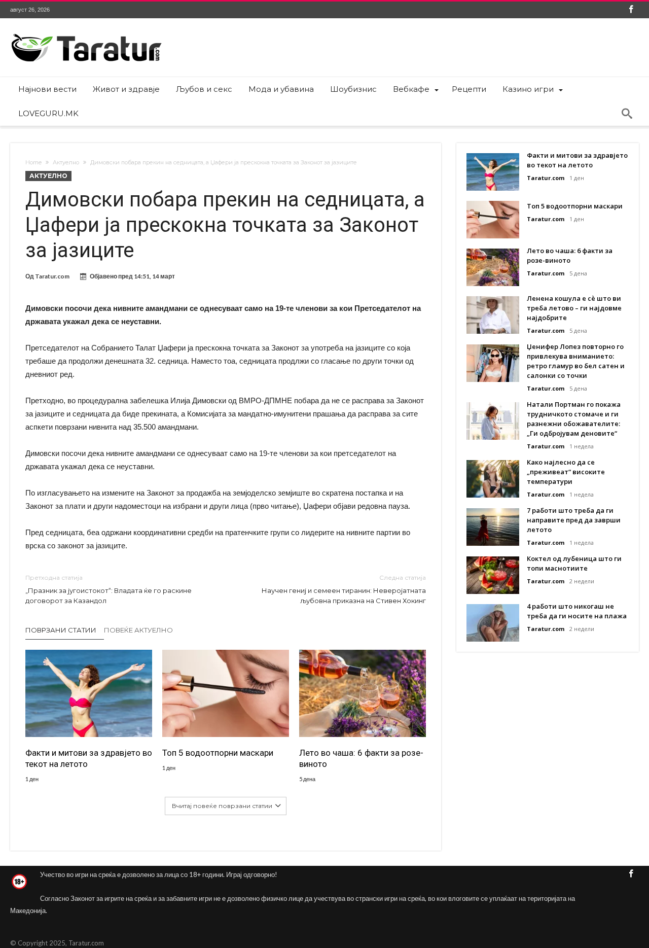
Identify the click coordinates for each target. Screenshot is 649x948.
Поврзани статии (60, 630)
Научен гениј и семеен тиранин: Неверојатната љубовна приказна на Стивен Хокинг (344, 589)
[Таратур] (86, 33)
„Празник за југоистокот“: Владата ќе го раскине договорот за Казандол (108, 589)
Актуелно (66, 162)
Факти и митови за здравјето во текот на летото (88, 758)
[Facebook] (631, 10)
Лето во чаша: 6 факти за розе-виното (361, 758)
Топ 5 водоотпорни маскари (217, 753)
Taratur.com (52, 276)
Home (33, 162)
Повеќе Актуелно (138, 630)
